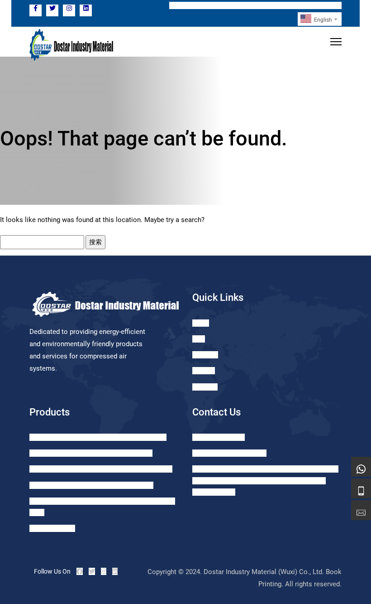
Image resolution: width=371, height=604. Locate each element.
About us (205, 387)
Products (205, 354)
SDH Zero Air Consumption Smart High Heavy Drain (100, 469)
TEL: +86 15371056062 (205, 5)
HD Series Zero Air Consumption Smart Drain (91, 485)
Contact (203, 370)
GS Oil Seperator (52, 528)
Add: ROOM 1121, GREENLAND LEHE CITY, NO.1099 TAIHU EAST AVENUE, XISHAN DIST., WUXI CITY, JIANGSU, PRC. (265, 480)
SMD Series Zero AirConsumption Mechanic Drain (97, 437)
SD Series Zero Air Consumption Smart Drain (90, 453)
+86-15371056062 (218, 437)
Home (200, 323)
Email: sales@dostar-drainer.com (292, 5)
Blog (198, 339)
